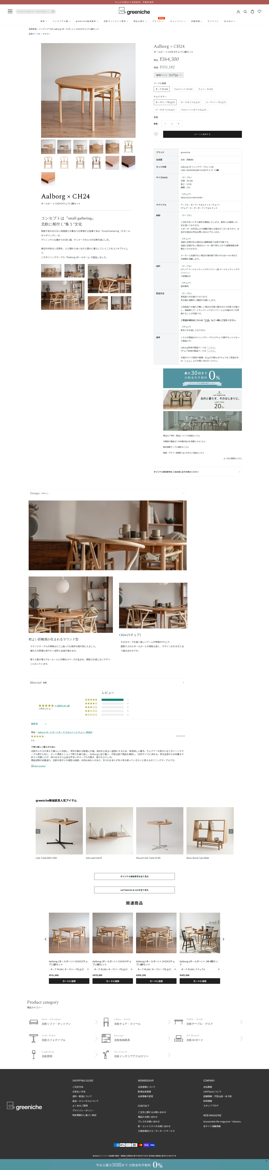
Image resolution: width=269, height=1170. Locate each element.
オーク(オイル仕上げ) (190, 102)
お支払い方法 (78, 1091)
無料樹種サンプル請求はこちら (176, 447)
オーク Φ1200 (162, 89)
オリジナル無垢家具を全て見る (134, 876)
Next (231, 831)
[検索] (245, 11)
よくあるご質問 (80, 1105)
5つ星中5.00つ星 (62, 705)
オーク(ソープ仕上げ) (165, 102)
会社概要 (207, 1086)
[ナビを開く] (10, 11)
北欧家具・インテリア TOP (41, 28)
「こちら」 (211, 347)
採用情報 (207, 1100)
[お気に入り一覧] (259, 11)
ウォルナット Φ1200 (183, 89)
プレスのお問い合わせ (149, 1121)
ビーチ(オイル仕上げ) (165, 109)
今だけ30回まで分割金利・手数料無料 (134, 2)
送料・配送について (82, 1096)
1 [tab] (70, 630)
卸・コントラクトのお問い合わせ (154, 1126)
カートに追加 (69, 981)
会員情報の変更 (145, 1096)
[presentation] (45, 939)
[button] (91, 700)
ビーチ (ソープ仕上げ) (216, 102)
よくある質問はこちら (233, 458)
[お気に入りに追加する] (156, 134)
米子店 (228, 1096)
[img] (37, 736)
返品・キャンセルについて (85, 1100)
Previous (38, 831)
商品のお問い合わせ (148, 1116)
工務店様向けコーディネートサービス (156, 1130)
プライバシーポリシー (83, 1110)
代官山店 (218, 1096)
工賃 (207, 320)
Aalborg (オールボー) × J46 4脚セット (199, 963)
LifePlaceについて (212, 1091)
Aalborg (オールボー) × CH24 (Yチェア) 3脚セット (111, 963)
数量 (156, 123)
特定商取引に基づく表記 (84, 1115)
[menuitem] (35, 21)
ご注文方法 (77, 1086)
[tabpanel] (71, 606)
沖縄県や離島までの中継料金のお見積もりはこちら (184, 441)
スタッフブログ (211, 1105)
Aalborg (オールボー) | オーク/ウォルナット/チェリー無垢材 (65, 732)
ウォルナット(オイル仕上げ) (193, 109)
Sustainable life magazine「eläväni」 (222, 1121)
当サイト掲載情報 (212, 1126)
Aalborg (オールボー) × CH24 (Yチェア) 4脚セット (155, 963)
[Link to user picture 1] (38, 771)
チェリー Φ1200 (205, 89)
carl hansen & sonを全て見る (134, 889)
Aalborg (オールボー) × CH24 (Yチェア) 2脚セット (68, 963)
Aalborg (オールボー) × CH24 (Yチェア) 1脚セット (76, 28)
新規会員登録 (144, 1091)
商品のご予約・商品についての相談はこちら (181, 435)
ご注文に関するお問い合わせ (152, 1112)
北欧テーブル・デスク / (39, 33)
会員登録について (146, 1086)
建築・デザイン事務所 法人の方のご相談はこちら (183, 452)
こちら (188, 360)
